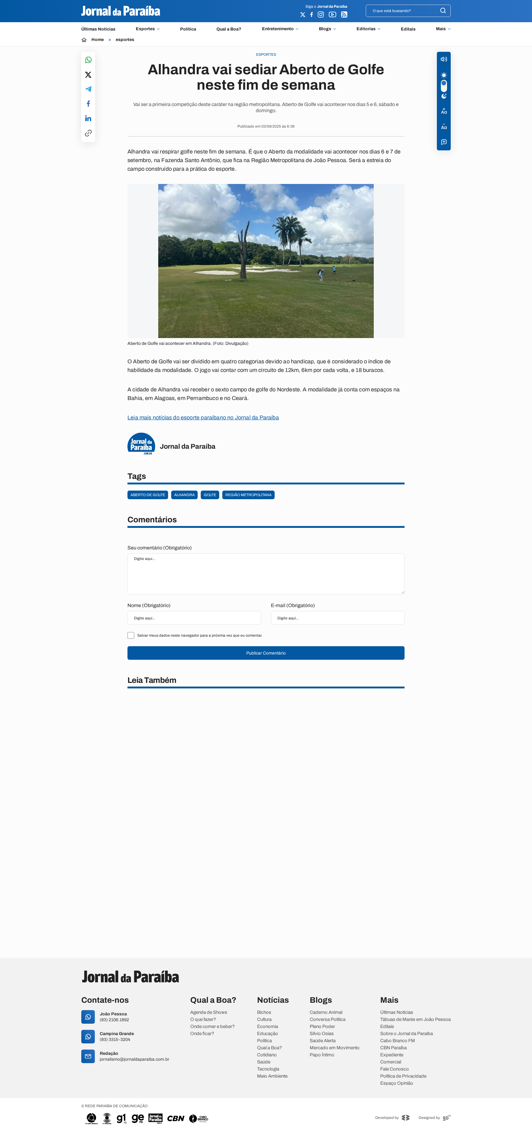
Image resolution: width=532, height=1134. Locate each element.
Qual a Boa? (228, 29)
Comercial (390, 1062)
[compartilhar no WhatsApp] (88, 60)
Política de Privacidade (403, 1076)
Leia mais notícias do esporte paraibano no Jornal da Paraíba (203, 417)
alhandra (184, 495)
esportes (125, 40)
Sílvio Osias (322, 1033)
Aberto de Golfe (148, 495)
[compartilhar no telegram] (88, 89)
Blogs (325, 29)
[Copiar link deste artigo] (88, 133)
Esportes (145, 29)
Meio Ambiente (272, 1076)
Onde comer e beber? (212, 1026)
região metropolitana (248, 495)
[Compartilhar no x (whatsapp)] (88, 75)
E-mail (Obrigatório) (293, 605)
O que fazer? (203, 1019)
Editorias (366, 29)
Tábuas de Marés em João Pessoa (415, 1019)
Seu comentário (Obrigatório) (159, 547)
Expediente (391, 1055)
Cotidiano (267, 1055)
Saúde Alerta (323, 1040)
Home (97, 40)
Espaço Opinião (396, 1083)
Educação (267, 1033)
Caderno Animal (326, 1012)
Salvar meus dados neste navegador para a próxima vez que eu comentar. (199, 635)
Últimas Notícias (98, 29)
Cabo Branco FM (397, 1040)
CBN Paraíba (393, 1048)
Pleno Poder (322, 1026)
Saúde (263, 1062)
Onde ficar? (202, 1033)
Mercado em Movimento (335, 1048)
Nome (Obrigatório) (149, 605)
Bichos (264, 1012)
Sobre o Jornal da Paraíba (406, 1033)
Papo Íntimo (322, 1055)
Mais (441, 29)
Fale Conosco (394, 1069)
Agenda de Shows (208, 1012)
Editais (408, 29)
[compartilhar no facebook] (88, 104)
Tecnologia (268, 1069)
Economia (267, 1026)
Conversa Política (327, 1019)
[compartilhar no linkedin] (88, 118)
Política (188, 29)
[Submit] (443, 11)
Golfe (210, 495)
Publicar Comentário (266, 653)
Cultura (264, 1019)
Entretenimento (278, 29)
